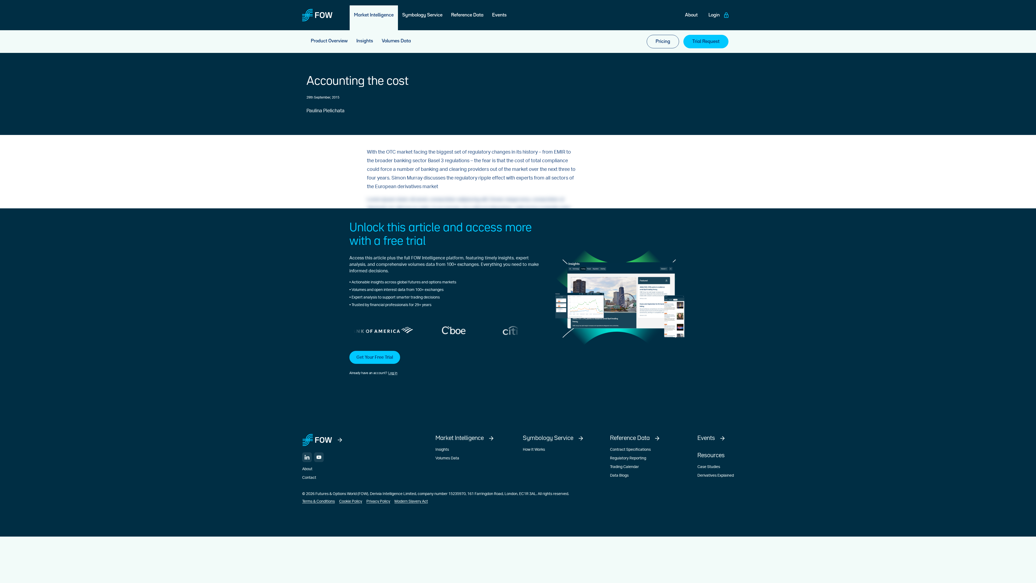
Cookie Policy (350, 501)
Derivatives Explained (715, 475)
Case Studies (708, 467)
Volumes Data (447, 458)
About (307, 469)
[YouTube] (319, 457)
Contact (309, 478)
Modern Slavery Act (411, 501)
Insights (442, 450)
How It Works (534, 450)
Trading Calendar (624, 467)
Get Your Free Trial (374, 357)
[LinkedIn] (307, 457)
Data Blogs (619, 475)
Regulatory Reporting (628, 458)
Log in (392, 373)
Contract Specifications (630, 450)
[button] (444, 363)
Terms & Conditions (318, 501)
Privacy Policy (378, 501)
